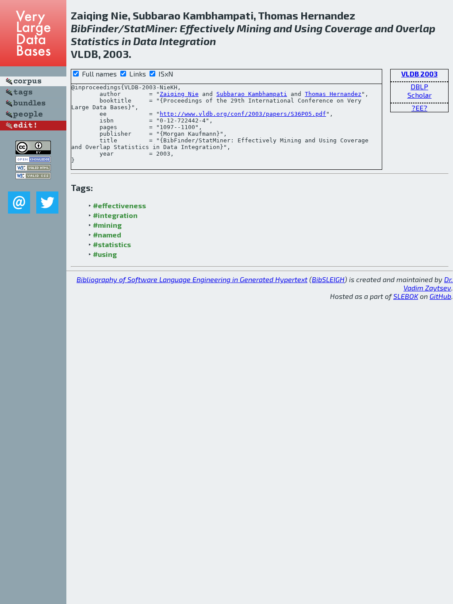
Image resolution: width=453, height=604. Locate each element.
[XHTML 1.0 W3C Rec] (33, 168)
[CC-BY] (33, 151)
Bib (79, 28)
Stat (134, 28)
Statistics (95, 40)
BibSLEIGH (328, 279)
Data (145, 40)
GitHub (440, 296)
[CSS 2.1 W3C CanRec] (33, 185)
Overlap (415, 28)
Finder (102, 28)
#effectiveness (119, 205)
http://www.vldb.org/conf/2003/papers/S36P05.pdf (243, 114)
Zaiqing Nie (179, 94)
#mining (107, 225)
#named (107, 234)
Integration (187, 40)
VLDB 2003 (419, 73)
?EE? (419, 107)
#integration (115, 215)
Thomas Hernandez (333, 94)
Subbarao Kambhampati (251, 94)
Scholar (419, 95)
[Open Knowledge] (33, 160)
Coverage (348, 28)
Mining (254, 28)
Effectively (207, 28)
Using (308, 28)
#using (105, 254)
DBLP (419, 86)
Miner (160, 28)
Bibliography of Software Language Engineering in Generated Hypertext (192, 279)
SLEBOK (405, 296)
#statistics (112, 244)
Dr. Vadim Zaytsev (428, 283)
